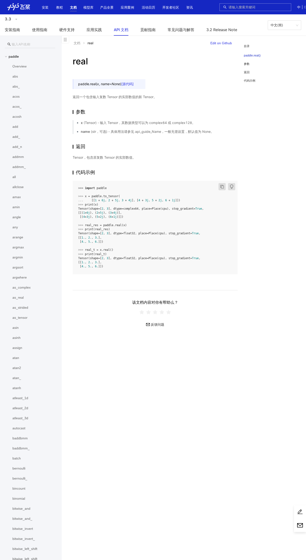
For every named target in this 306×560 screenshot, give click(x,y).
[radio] (141, 312)
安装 (45, 7)
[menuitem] (45, 7)
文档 (73, 7)
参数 (247, 64)
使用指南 (39, 29)
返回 (247, 72)
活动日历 (148, 7)
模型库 (88, 7)
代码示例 (249, 80)
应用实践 (94, 29)
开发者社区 (170, 7)
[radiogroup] (155, 312)
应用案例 (127, 7)
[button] (73, 7)
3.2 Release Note (221, 29)
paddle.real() (252, 55)
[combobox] (258, 7)
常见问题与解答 (181, 29)
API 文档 (121, 29)
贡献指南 (148, 29)
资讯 (189, 7)
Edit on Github (221, 43)
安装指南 (12, 29)
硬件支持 (67, 29)
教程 (59, 7)
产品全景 (107, 7)
